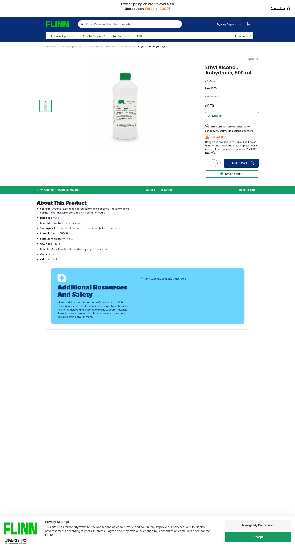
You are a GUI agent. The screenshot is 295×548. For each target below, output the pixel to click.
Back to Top (247, 190)
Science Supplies (61, 36)
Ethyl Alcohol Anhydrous (118, 46)
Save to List (232, 174)
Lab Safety (119, 36)
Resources (165, 190)
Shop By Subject (92, 36)
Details (150, 190)
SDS (139, 36)
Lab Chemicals (92, 46)
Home (49, 46)
